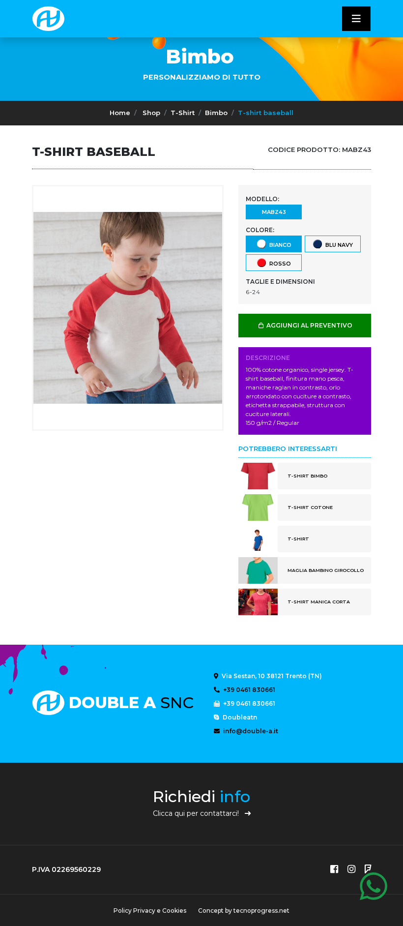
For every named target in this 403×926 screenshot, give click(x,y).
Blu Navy (337, 244)
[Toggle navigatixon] (356, 18)
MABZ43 (274, 212)
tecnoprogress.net (261, 910)
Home (120, 113)
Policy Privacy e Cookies (150, 910)
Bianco (278, 244)
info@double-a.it (250, 731)
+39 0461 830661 (248, 689)
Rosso (278, 263)
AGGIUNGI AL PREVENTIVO (308, 325)
